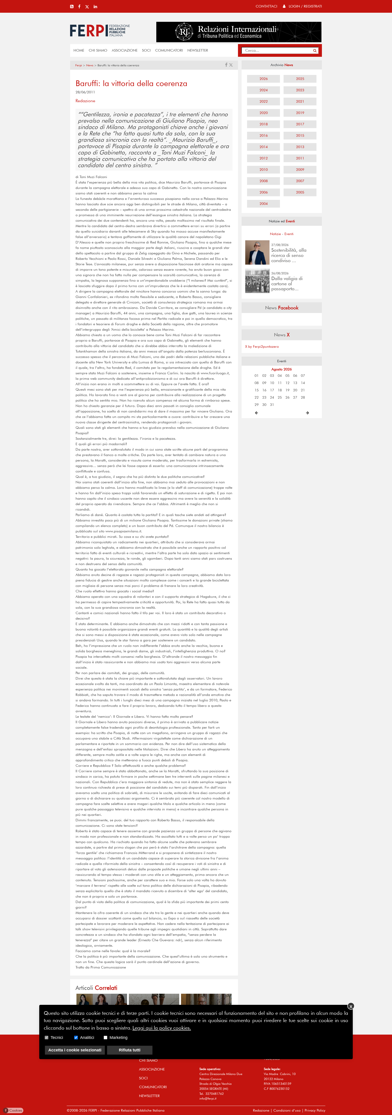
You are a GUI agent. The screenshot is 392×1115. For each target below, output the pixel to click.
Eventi (289, 234)
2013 (300, 147)
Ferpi (78, 65)
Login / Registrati (305, 6)
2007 (300, 181)
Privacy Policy (315, 1110)
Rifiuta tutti (129, 1050)
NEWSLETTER (197, 50)
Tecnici (57, 1038)
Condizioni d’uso (287, 1110)
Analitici (87, 1038)
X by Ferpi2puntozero (262, 346)
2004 (264, 203)
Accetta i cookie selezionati (74, 1050)
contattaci (266, 6)
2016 (264, 135)
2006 (264, 192)
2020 (264, 113)
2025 (300, 79)
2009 (300, 169)
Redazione (261, 1110)
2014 (264, 147)
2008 (264, 181)
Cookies (13, 1110)
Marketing (118, 1038)
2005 (300, 192)
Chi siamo (98, 50)
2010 (264, 169)
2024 (264, 90)
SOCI (146, 50)
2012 (264, 158)
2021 (300, 101)
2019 (300, 113)
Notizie (275, 234)
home (79, 50)
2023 (300, 90)
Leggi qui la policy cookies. (161, 1028)
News (89, 65)
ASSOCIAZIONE (124, 50)
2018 (264, 124)
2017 (300, 124)
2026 (264, 79)
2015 (300, 135)
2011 (300, 158)
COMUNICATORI (169, 50)
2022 (264, 101)
